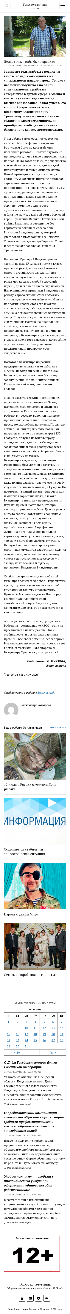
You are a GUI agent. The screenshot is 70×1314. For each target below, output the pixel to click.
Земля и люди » (58, 727)
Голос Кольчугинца (18, 1308)
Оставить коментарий (19, 1104)
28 (61, 1040)
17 (26, 1034)
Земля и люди (46, 692)
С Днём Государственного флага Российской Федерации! (30, 1064)
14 (61, 1028)
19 (44, 1034)
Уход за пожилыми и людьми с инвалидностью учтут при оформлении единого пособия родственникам (29, 1183)
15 (8, 1034)
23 (17, 1040)
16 (17, 1034)
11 (35, 1028)
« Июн (17, 1052)
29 (8, 1046)
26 (44, 1040)
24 (26, 1040)
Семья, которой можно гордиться (30, 974)
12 (44, 1028)
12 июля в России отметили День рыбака (30, 786)
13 (53, 1028)
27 (53, 1040)
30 (17, 1046)
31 (26, 1046)
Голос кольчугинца (35, 4)
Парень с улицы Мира (21, 914)
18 (35, 1034)
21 (61, 1034)
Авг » (53, 1052)
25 (35, 1040)
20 (53, 1034)
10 (26, 1028)
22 (8, 1040)
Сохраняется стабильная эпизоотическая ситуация (24, 851)
